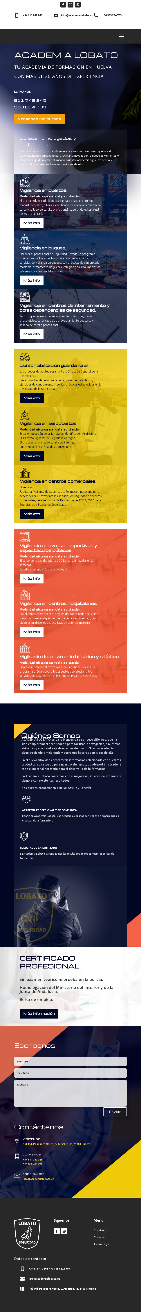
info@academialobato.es (38, 1179)
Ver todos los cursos (39, 119)
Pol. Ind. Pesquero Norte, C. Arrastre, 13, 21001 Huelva (56, 1144)
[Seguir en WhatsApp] (78, 5)
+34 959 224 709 (32, 1163)
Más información (39, 1013)
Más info (31, 222)
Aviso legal (101, 1244)
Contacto (101, 1230)
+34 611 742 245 (32, 1159)
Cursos (98, 1237)
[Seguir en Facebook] (63, 5)
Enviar (115, 1111)
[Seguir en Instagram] (70, 5)
